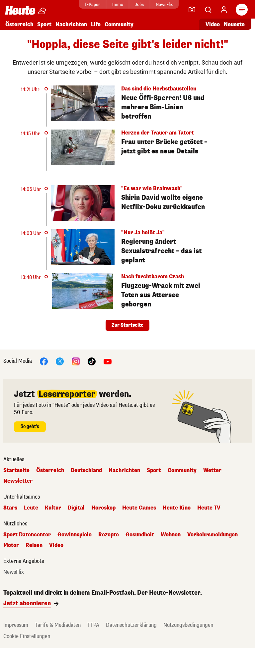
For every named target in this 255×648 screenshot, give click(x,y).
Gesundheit (140, 534)
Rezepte (108, 534)
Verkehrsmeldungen (212, 534)
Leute (31, 508)
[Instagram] (76, 360)
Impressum (15, 624)
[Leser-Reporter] (192, 10)
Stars (10, 508)
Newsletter (18, 481)
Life (96, 24)
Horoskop (103, 508)
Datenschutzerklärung (131, 624)
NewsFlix (164, 4)
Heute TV (208, 508)
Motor (11, 545)
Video (213, 24)
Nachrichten (124, 470)
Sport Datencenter (27, 534)
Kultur (53, 508)
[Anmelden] (224, 10)
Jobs (139, 4)
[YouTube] (108, 360)
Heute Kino (177, 508)
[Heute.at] (20, 10)
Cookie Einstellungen (26, 636)
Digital (76, 508)
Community (119, 24)
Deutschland (86, 470)
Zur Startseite (127, 325)
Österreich (19, 24)
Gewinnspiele (74, 534)
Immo (117, 4)
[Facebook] (44, 360)
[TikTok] (92, 360)
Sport (44, 24)
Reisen (34, 545)
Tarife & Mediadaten (58, 624)
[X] (60, 360)
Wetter (212, 470)
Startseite (16, 470)
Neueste (234, 24)
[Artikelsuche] (208, 10)
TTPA (93, 624)
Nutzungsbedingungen (188, 624)
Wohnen (171, 534)
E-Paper (92, 4)
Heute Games (139, 508)
